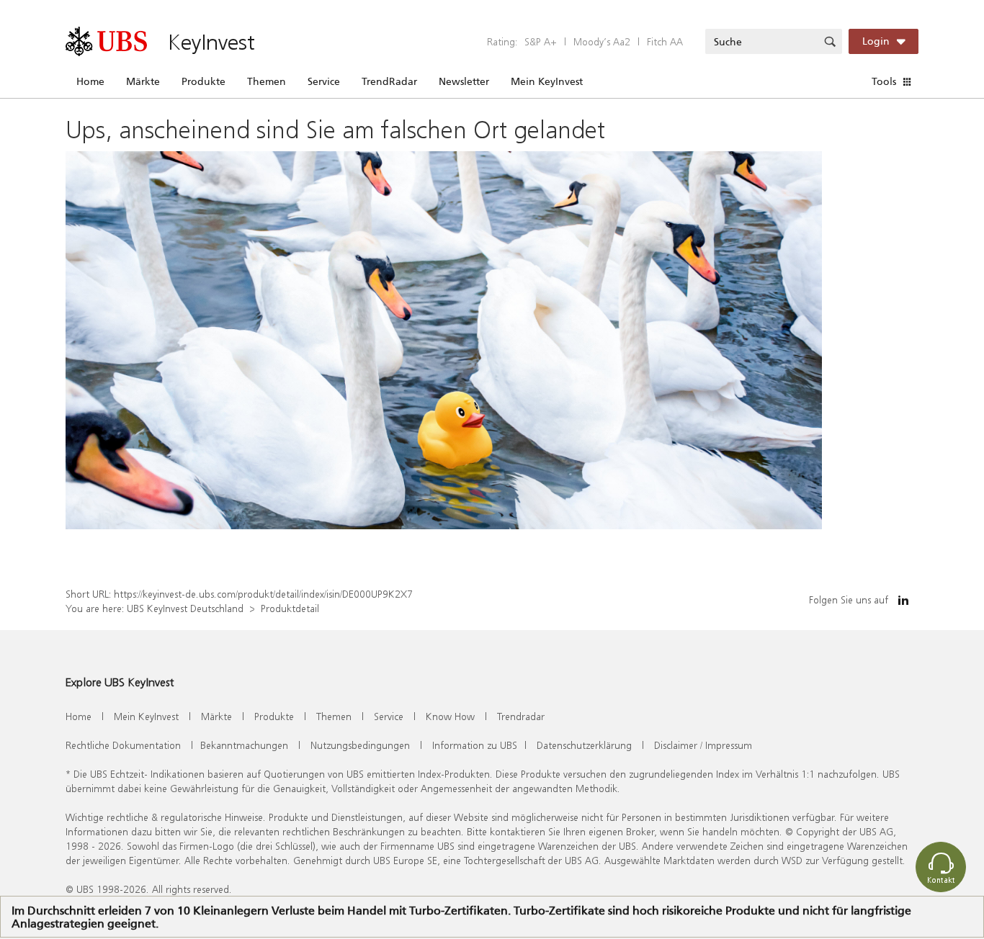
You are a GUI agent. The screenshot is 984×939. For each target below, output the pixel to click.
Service (324, 81)
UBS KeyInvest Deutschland (185, 608)
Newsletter (464, 81)
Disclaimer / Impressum (703, 745)
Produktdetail (290, 608)
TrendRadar (389, 81)
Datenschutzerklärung (584, 745)
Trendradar (521, 716)
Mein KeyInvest (547, 81)
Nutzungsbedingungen (360, 745)
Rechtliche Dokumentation (123, 745)
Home (90, 81)
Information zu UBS (474, 745)
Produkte (203, 81)
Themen (266, 81)
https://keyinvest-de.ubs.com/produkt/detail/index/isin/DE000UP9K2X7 (263, 594)
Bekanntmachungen (244, 745)
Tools (884, 81)
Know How (450, 716)
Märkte (143, 81)
